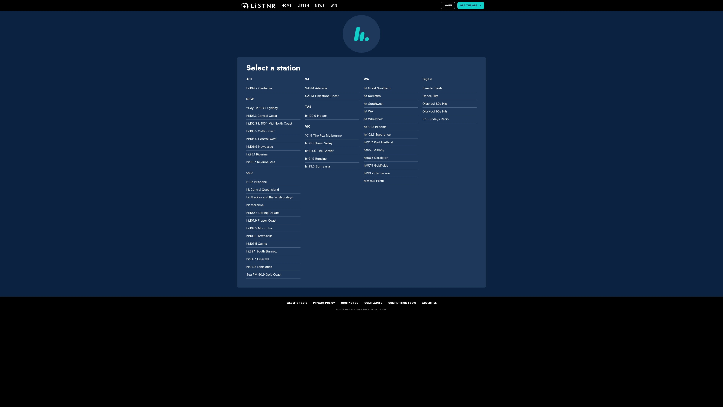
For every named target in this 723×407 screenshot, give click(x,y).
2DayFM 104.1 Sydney (262, 108)
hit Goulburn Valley (319, 143)
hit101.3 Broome (375, 127)
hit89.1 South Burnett (261, 251)
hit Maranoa (255, 205)
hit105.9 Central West (261, 139)
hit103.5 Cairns (256, 244)
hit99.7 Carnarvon (377, 173)
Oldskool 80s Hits (435, 104)
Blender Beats (432, 88)
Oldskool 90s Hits (435, 111)
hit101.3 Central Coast (261, 116)
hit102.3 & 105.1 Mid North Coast (269, 123)
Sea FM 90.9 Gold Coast (263, 274)
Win (334, 5)
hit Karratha (372, 96)
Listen (303, 5)
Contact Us (349, 302)
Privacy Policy (324, 302)
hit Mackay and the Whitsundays (269, 197)
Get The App (468, 5)
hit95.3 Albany (374, 150)
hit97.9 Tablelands (259, 267)
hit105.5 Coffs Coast (260, 131)
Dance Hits (430, 96)
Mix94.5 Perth (374, 181)
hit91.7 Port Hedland (378, 142)
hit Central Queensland (262, 189)
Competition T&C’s (402, 302)
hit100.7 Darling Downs (262, 213)
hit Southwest (373, 104)
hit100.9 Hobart (316, 116)
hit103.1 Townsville (259, 236)
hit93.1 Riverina (257, 154)
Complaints (373, 302)
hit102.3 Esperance (377, 134)
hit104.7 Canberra (259, 88)
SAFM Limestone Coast (322, 96)
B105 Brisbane (256, 182)
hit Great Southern (377, 88)
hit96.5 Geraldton (376, 158)
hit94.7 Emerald (257, 259)
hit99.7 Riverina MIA (260, 162)
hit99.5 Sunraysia (317, 166)
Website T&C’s (297, 302)
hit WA (368, 111)
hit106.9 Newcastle (259, 146)
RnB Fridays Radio (436, 119)
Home (286, 5)
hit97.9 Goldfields (376, 165)
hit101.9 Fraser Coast (261, 220)
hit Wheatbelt (373, 119)
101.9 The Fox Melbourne (323, 135)
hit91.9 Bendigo (316, 159)
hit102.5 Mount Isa (259, 228)
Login (448, 5)
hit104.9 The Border (319, 151)
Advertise (429, 302)
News (320, 5)
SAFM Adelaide (316, 88)
